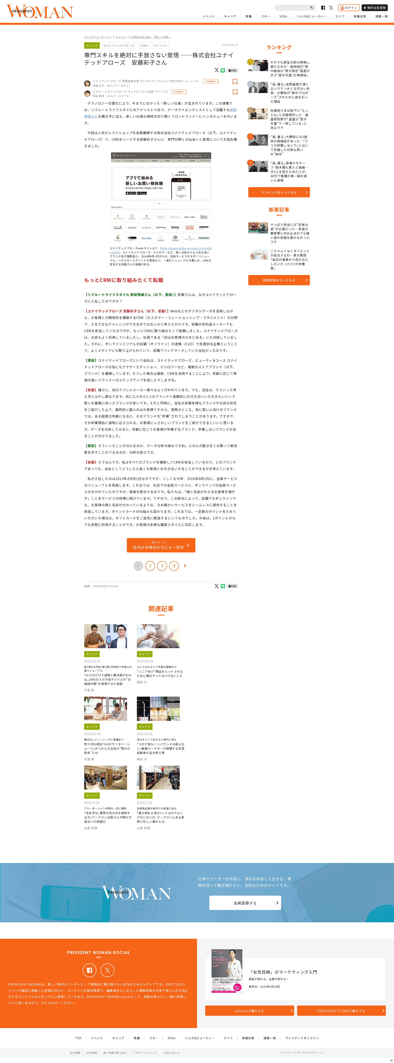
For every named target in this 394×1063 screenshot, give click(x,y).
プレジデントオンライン (302, 1038)
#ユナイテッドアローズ (119, 45)
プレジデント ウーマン (98, 37)
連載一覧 (382, 16)
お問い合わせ (172, 1052)
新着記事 (360, 16)
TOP (78, 1038)
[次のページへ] (185, 566)
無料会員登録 (376, 8)
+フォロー (210, 81)
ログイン (351, 8)
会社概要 (75, 1052)
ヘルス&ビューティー (311, 16)
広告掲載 (92, 1052)
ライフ (340, 16)
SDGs (283, 16)
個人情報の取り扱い (115, 1052)
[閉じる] (391, 1060)
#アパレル (160, 45)
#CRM (144, 45)
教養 (249, 16)
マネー (265, 16)
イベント (209, 16)
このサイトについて (145, 1052)
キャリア (230, 16)
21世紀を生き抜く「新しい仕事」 (150, 37)
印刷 (233, 70)
